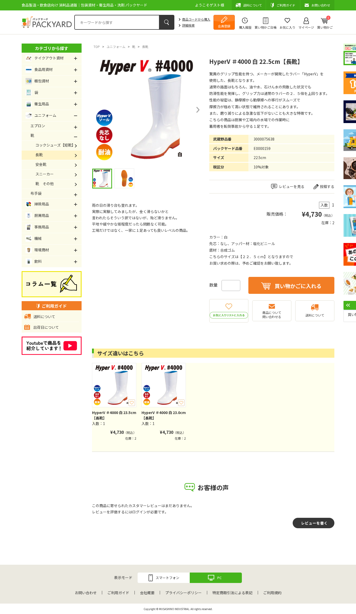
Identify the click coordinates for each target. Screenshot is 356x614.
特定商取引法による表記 (232, 592)
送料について (314, 315)
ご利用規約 (272, 592)
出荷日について (46, 327)
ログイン (139, 511)
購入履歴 (245, 27)
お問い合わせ (86, 592)
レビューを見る (291, 186)
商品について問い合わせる (271, 314)
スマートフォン (167, 577)
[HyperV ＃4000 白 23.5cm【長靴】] (114, 385)
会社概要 (147, 592)
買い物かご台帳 (266, 27)
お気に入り (287, 27)
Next (197, 110)
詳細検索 (188, 25)
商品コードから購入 (196, 19)
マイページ (306, 27)
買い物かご (325, 22)
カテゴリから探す (51, 48)
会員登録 (224, 26)
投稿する (327, 186)
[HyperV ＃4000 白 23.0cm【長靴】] (164, 385)
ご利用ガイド (118, 592)
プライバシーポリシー (183, 592)
